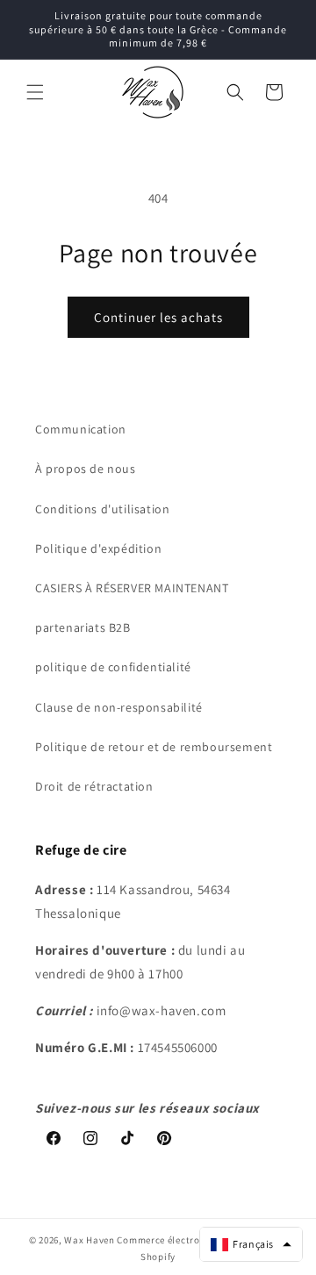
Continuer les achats (158, 317)
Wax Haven (89, 1240)
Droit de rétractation (94, 786)
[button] (35, 92)
